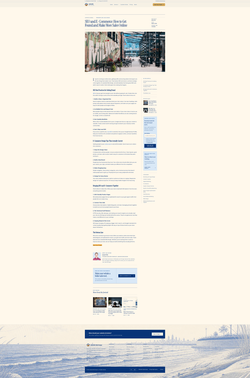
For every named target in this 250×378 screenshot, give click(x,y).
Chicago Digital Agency (153, 369)
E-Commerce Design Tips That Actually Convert (149, 86)
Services (116, 4)
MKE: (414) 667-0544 (92, 356)
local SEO (109, 131)
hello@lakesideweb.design (160, 1)
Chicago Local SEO (159, 354)
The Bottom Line (146, 93)
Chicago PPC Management (158, 357)
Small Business (146, 194)
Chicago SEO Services (159, 352)
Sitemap (161, 369)
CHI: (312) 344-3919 (92, 358)
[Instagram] (134, 369)
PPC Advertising (112, 355)
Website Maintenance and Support (149, 201)
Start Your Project (158, 4)
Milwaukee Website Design (147, 349)
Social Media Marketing (148, 196)
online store (108, 144)
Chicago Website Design (158, 349)
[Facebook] (131, 369)
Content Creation (147, 179)
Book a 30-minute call (125, 275)
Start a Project (156, 334)
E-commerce (146, 183)
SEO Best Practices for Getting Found (149, 82)
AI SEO (110, 351)
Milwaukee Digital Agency (143, 369)
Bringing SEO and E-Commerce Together (150, 90)
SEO (94, 93)
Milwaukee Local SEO (147, 355)
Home (111, 4)
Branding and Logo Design (103, 17)
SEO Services (112, 349)
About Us (129, 353)
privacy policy (150, 142)
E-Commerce (111, 358)
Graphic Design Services (148, 186)
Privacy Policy (129, 358)
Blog (128, 355)
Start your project (147, 168)
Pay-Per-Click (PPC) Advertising (150, 188)
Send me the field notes (150, 146)
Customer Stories (124, 4)
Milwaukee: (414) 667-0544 (91, 1)
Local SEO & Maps (113, 353)
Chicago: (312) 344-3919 (103, 1)
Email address (147, 133)
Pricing (131, 4)
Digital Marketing (147, 181)
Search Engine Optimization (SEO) (149, 191)
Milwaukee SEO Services (146, 352)
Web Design (146, 198)
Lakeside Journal (89, 17)
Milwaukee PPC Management (146, 358)
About (135, 4)
